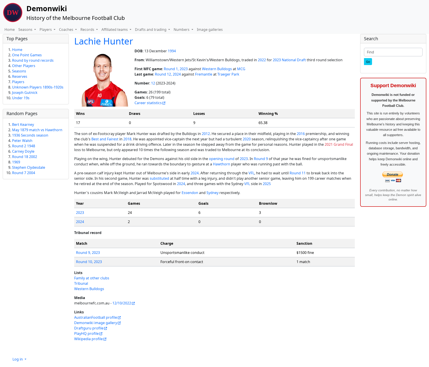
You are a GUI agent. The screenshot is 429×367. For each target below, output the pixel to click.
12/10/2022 (121, 303)
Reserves (19, 76)
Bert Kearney (23, 124)
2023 (244, 158)
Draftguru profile (88, 328)
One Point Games (27, 55)
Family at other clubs (91, 278)
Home (9, 29)
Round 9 (261, 158)
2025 (267, 183)
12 (153, 83)
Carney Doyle (23, 151)
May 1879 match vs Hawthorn (37, 129)
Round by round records (33, 60)
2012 (206, 133)
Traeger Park (228, 74)
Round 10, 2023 (89, 261)
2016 (301, 133)
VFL (251, 173)
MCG (241, 68)
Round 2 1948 (23, 145)
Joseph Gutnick (25, 92)
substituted (159, 178)
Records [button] (87, 29)
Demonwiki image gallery (95, 322)
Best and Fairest (104, 139)
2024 (195, 173)
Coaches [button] (66, 29)
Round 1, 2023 (176, 68)
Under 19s (20, 97)
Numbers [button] (182, 29)
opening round (221, 158)
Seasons (19, 71)
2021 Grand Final (339, 144)
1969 (16, 162)
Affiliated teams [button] (115, 29)
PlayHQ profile (86, 333)
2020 (247, 139)
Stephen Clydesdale (28, 167)
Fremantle (203, 74)
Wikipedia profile (88, 338)
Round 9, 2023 (88, 252)
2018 (127, 139)
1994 (172, 51)
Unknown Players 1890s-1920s (37, 87)
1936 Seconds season (30, 135)
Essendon (190, 192)
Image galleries (210, 29)
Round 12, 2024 (168, 74)
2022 (262, 59)
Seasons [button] (25, 29)
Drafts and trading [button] (151, 29)
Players (18, 81)
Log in (18, 359)
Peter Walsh (22, 140)
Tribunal (81, 283)
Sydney (212, 192)
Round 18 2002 (24, 156)
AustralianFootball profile (95, 317)
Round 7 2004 (23, 172)
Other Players (23, 65)
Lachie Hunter (103, 41)
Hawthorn (221, 164)
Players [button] (46, 29)
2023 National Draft (289, 59)
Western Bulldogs (217, 68)
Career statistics (148, 102)
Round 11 (298, 173)
